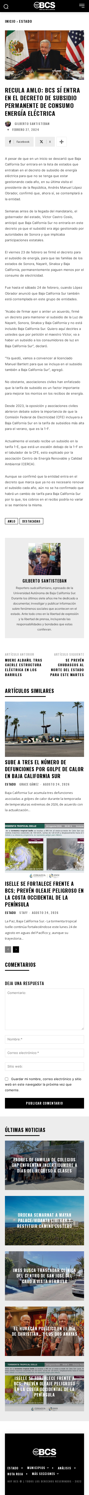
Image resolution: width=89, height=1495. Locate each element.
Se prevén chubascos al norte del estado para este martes (67, 667)
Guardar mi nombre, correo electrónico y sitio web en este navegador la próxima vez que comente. (43, 1084)
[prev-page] (8, 949)
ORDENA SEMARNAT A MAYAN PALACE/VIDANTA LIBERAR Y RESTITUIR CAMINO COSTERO (44, 1220)
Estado (25, 21)
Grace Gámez (29, 784)
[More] (61, 142)
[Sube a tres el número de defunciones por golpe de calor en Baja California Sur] (44, 729)
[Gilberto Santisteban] (9, 124)
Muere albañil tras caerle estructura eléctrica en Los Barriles (23, 667)
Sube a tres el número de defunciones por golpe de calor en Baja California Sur (44, 769)
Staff (23, 912)
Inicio (10, 21)
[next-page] (16, 949)
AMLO (11, 521)
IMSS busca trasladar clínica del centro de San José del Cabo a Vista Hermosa (44, 1275)
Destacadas (31, 521)
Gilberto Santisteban (32, 123)
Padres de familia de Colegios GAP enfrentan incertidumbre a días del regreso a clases (44, 1165)
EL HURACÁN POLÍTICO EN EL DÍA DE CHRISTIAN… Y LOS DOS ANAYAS (44, 1331)
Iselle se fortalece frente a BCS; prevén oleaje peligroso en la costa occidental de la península (44, 894)
